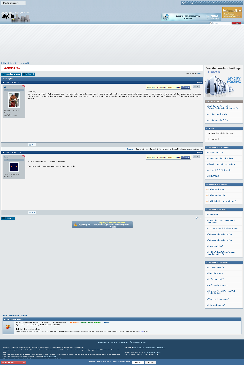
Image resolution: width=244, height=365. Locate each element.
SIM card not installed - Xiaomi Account (223, 228)
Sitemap (114, 342)
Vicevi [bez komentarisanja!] (218, 299)
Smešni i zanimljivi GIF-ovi (218, 120)
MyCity (184, 3)
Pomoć (239, 3)
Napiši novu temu (13, 74)
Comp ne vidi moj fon (216, 152)
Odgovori (30, 74)
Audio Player (213, 214)
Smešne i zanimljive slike (217, 114)
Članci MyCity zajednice (138, 342)
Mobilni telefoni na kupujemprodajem (221, 164)
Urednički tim (123, 342)
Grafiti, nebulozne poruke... (218, 285)
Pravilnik (216, 3)
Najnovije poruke (103, 342)
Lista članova (225, 3)
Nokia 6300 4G (213, 176)
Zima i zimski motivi (215, 273)
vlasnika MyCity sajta (49, 356)
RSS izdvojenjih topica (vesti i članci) (222, 201)
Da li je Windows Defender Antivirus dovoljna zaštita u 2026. (221, 253)
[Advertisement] (122, 44)
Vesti (134, 347)
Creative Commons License (152, 352)
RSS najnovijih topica (216, 189)
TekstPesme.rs (160, 347)
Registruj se (200, 3)
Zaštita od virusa (150, 347)
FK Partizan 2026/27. (216, 279)
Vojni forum (140, 347)
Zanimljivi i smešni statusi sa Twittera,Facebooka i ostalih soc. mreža (223, 107)
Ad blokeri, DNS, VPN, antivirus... (220, 170)
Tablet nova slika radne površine (220, 234)
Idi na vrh (200, 218)
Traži (233, 3)
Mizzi (6, 87)
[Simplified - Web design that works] (157, 354)
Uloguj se (192, 3)
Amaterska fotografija (216, 267)
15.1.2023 (200, 73)
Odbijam (151, 362)
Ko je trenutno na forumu (14, 319)
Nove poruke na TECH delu (216, 209)
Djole (6, 157)
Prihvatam (137, 362)
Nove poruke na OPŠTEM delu (217, 262)
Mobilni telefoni (12, 63)
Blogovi (209, 3)
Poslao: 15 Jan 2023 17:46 (13, 152)
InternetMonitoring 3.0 (216, 246)
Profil (33, 145)
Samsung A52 (24, 63)
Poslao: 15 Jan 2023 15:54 (13, 82)
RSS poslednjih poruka (216, 195)
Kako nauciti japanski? (216, 305)
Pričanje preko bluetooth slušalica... (221, 158)
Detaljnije (106, 322)
